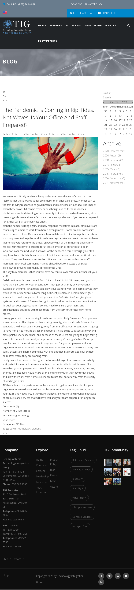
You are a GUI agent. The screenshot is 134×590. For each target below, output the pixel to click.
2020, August (112, 155)
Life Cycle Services (82, 507)
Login (7, 575)
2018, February (113, 160)
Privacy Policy (93, 4)
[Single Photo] (108, 461)
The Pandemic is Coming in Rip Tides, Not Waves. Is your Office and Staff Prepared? (48, 117)
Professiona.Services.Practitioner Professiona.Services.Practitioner (48, 134)
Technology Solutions (29, 428)
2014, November (114, 182)
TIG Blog (20, 424)
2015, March (111, 169)
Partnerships (47, 41)
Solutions (73, 25)
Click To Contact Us (13, 559)
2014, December (114, 178)
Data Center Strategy (83, 460)
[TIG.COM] (17, 27)
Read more (9, 420)
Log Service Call (83, 13)
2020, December (114, 151)
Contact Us (109, 13)
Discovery (77, 478)
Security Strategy (81, 469)
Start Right (77, 488)
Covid (12, 428)
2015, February (113, 173)
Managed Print (79, 526)
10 (120, 115)
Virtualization (79, 497)
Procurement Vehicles (100, 25)
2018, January (112, 164)
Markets (56, 25)
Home (42, 25)
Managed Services (81, 516)
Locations (76, 4)
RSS (5, 433)
